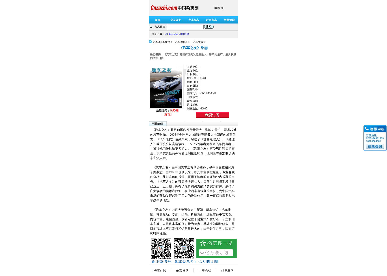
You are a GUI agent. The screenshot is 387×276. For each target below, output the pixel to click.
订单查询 (227, 270)
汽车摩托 (180, 42)
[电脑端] (219, 8)
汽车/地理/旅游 (162, 42)
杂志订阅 (160, 270)
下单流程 (205, 270)
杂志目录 (182, 270)
